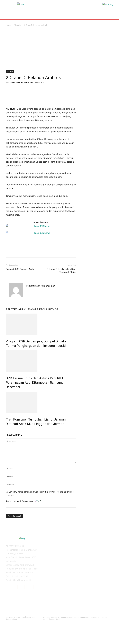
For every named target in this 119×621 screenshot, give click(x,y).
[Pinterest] (22, 89)
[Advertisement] (59, 48)
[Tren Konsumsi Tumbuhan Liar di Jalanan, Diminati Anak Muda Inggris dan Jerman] (41, 402)
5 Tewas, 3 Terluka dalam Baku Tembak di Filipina (61, 270)
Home (8, 25)
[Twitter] (15, 89)
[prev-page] (6, 430)
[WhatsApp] (29, 89)
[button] (110, 13)
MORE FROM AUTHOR (44, 309)
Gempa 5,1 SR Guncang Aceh (20, 269)
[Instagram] (15, 587)
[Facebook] (9, 89)
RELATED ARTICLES (18, 309)
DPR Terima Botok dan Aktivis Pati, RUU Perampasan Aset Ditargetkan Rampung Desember (35, 382)
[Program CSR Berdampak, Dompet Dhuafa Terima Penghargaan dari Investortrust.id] (41, 324)
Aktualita (17, 25)
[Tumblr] (29, 587)
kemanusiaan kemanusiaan (20, 82)
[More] (36, 89)
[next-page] (8, 430)
